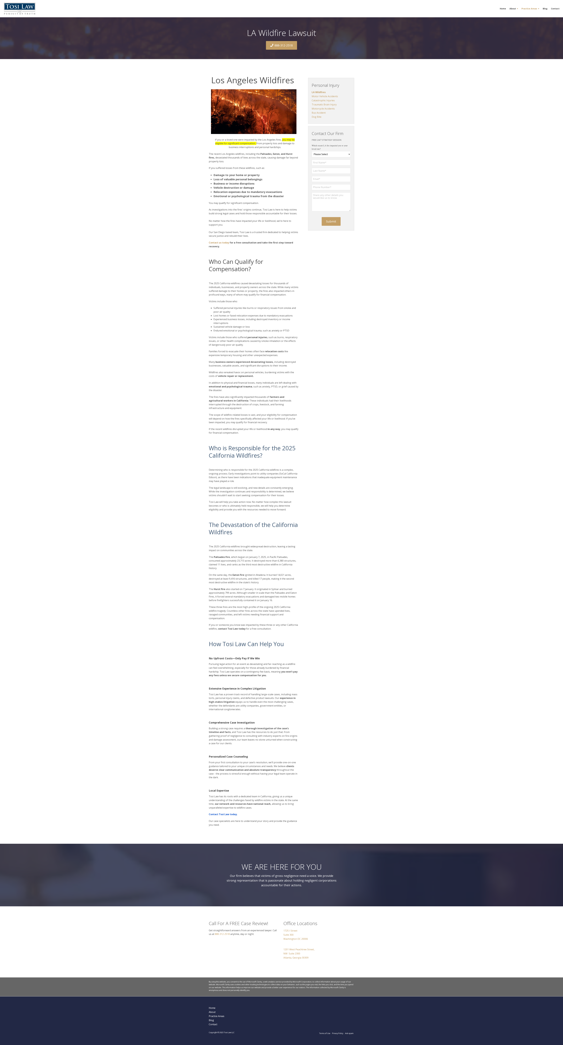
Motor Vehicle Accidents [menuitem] (325, 96)
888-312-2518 (283, 45)
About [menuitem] (512, 8)
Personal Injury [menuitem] (325, 85)
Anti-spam (349, 1033)
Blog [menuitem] (545, 8)
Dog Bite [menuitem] (316, 116)
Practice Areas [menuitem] (529, 8)
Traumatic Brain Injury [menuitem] (324, 104)
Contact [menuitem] (555, 8)
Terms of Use (324, 1033)
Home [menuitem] (503, 8)
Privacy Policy (337, 1033)
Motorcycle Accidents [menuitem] (323, 108)
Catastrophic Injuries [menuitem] (323, 100)
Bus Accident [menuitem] (319, 112)
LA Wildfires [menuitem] (319, 92)
